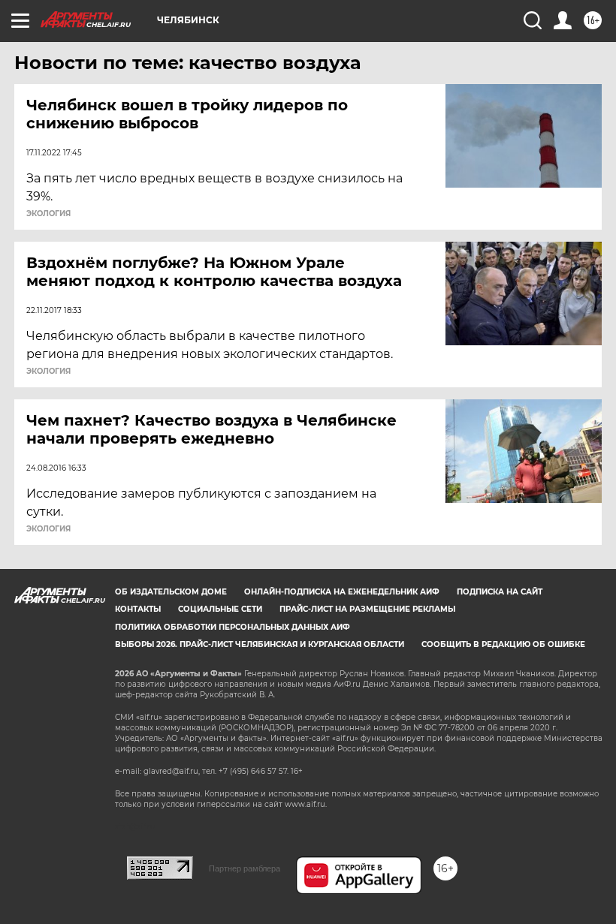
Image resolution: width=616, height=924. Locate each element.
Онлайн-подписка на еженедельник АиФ (341, 592)
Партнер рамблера (244, 868)
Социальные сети (220, 609)
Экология (48, 214)
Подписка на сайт (499, 592)
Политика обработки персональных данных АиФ (232, 627)
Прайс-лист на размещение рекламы (367, 609)
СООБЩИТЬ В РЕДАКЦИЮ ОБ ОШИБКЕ (503, 644)
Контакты (138, 609)
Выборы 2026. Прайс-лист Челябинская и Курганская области (259, 644)
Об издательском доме (171, 592)
